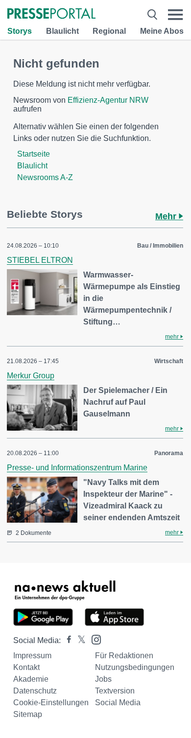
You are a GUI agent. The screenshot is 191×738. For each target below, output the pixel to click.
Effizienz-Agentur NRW (108, 100)
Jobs (103, 679)
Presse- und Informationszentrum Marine (77, 467)
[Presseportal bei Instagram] (93, 639)
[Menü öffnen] (175, 14)
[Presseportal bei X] (79, 640)
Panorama (168, 453)
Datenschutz (35, 691)
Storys (19, 31)
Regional (109, 31)
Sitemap (27, 714)
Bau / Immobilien (160, 245)
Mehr (167, 216)
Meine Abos (162, 31)
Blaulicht (62, 31)
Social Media (118, 702)
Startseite (33, 154)
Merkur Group (30, 375)
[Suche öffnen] (152, 14)
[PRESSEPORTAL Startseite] (51, 14)
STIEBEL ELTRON (40, 260)
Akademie (30, 679)
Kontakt (26, 667)
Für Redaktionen (124, 655)
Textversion (115, 691)
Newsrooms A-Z (45, 177)
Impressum (32, 655)
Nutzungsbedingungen (134, 667)
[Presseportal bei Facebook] (66, 640)
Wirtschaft (168, 361)
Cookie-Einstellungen (51, 702)
